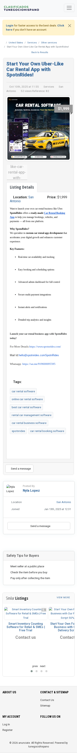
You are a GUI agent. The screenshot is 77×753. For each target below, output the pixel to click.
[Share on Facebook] (30, 543)
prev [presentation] (35, 666)
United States (16, 42)
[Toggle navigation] (69, 8)
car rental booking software (47, 431)
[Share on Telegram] (53, 543)
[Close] (69, 25)
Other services (49, 42)
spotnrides (18, 431)
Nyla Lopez (31, 490)
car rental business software (29, 423)
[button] (31, 671)
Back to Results (39, 52)
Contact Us (47, 700)
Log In (6, 724)
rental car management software (31, 415)
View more (64, 597)
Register (7, 730)
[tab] (21, 187)
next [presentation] (42, 666)
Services (32, 42)
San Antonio (63, 502)
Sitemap (45, 705)
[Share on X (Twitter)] (36, 543)
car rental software (23, 391)
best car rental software (26, 407)
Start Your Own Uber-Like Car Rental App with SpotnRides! (34, 69)
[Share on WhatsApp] (48, 543)
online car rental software (27, 399)
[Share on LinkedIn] (42, 543)
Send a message (20, 468)
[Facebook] (42, 726)
